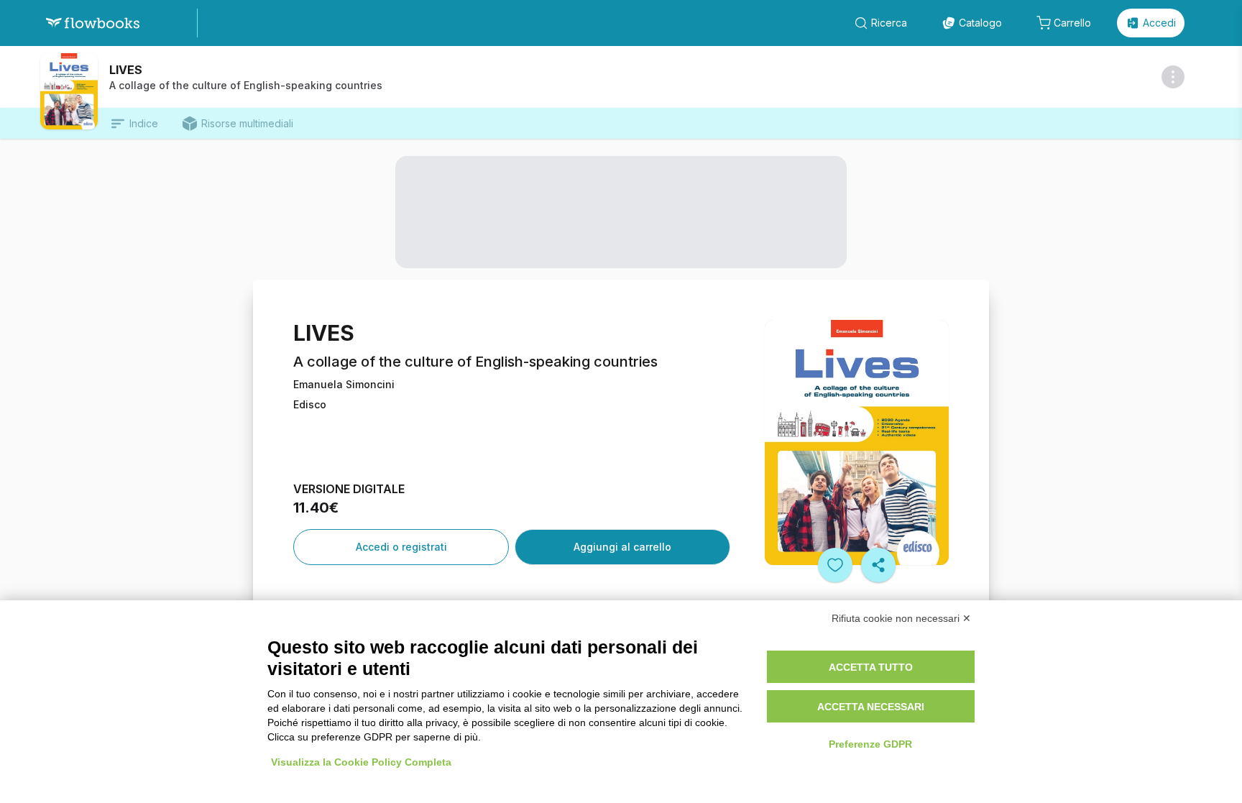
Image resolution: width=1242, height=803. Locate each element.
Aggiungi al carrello (622, 547)
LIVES (125, 70)
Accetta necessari (870, 706)
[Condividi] (878, 565)
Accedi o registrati (401, 547)
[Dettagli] (1173, 76)
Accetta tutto (871, 667)
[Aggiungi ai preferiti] (835, 565)
